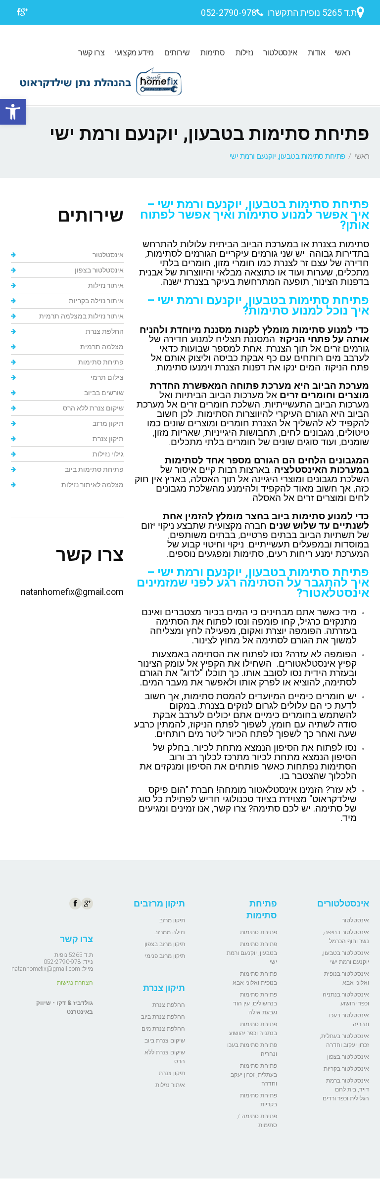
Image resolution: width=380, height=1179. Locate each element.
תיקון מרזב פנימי (165, 955)
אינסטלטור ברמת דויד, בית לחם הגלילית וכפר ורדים (346, 1089)
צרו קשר (91, 52)
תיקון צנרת (108, 439)
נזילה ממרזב (169, 932)
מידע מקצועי (134, 52)
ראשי (342, 52)
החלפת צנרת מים (163, 1028)
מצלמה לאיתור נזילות (92, 485)
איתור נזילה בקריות (96, 301)
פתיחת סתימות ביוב (94, 469)
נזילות (244, 52)
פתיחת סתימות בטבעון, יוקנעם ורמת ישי (252, 953)
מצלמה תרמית (102, 347)
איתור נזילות (106, 285)
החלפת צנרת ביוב (163, 1016)
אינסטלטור (280, 52)
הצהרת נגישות (75, 982)
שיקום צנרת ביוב (164, 1040)
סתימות (212, 52)
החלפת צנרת (105, 331)
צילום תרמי (107, 377)
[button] (13, 112)
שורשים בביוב (104, 393)
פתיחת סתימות (101, 362)
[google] (24, 13)
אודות (317, 52)
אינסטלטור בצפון (99, 270)
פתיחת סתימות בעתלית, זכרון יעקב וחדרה (254, 1074)
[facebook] (18, 13)
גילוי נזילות (108, 454)
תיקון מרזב (108, 423)
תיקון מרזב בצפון (164, 944)
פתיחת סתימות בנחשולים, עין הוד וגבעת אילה (255, 1003)
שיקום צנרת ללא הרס (93, 408)
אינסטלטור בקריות (346, 1068)
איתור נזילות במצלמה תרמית (81, 316)
